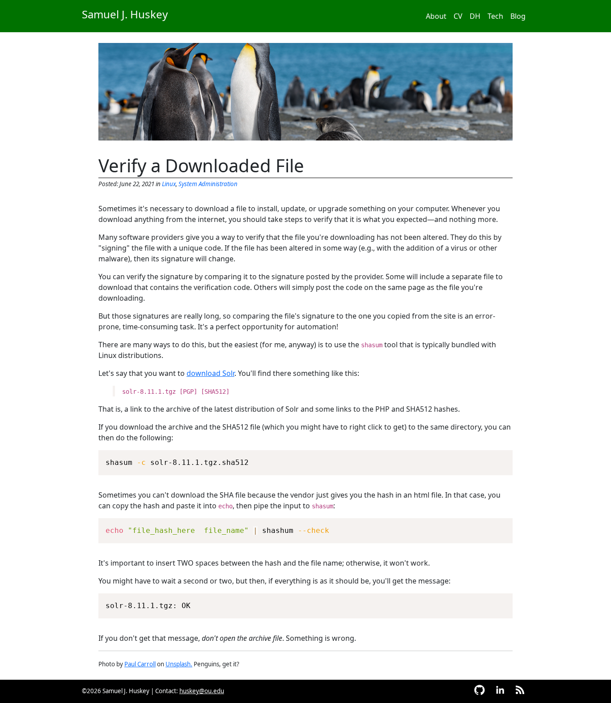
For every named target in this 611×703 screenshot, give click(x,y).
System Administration (208, 184)
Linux (169, 184)
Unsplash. (178, 664)
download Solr (210, 373)
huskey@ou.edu (201, 691)
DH (475, 16)
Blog (518, 16)
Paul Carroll (140, 664)
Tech (495, 16)
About (436, 16)
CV (458, 16)
